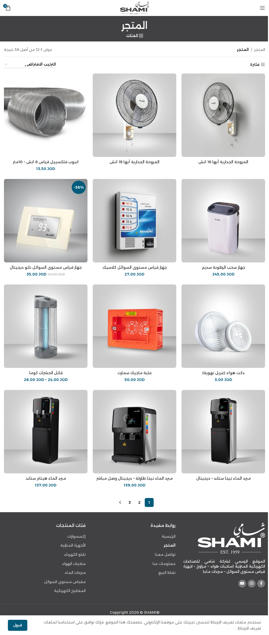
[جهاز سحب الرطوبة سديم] (223, 220)
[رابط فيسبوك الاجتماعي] (261, 584)
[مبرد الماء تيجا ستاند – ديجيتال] (223, 431)
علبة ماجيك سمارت (134, 373)
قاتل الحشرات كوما (46, 373)
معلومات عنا (164, 563)
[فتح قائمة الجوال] (262, 8)
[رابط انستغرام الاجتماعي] (252, 584)
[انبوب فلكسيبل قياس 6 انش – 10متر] (45, 115)
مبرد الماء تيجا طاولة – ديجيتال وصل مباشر (134, 478)
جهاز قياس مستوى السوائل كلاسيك (134, 267)
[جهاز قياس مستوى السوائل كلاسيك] (134, 220)
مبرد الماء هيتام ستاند (46, 478)
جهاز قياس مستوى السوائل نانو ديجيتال (46, 267)
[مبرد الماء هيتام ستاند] (45, 431)
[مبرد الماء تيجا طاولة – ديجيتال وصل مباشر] (134, 431)
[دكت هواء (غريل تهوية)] (223, 326)
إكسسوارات (76, 536)
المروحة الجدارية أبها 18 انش (134, 162)
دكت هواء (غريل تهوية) (223, 373)
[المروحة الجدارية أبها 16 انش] (223, 115)
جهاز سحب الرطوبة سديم (223, 267)
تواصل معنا (165, 554)
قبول (17, 625)
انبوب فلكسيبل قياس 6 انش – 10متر (46, 162)
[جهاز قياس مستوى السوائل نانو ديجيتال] (45, 220)
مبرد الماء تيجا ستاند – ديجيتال (223, 478)
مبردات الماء (75, 572)
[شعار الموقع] (134, 7)
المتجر (259, 49)
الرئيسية (168, 536)
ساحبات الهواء (74, 563)
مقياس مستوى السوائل (65, 581)
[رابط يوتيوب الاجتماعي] (242, 584)
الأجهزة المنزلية (73, 545)
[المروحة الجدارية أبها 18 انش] (134, 115)
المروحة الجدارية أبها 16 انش (223, 162)
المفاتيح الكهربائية (70, 590)
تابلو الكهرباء (75, 554)
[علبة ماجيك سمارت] (134, 326)
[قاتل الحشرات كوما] (45, 326)
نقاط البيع (166, 572)
